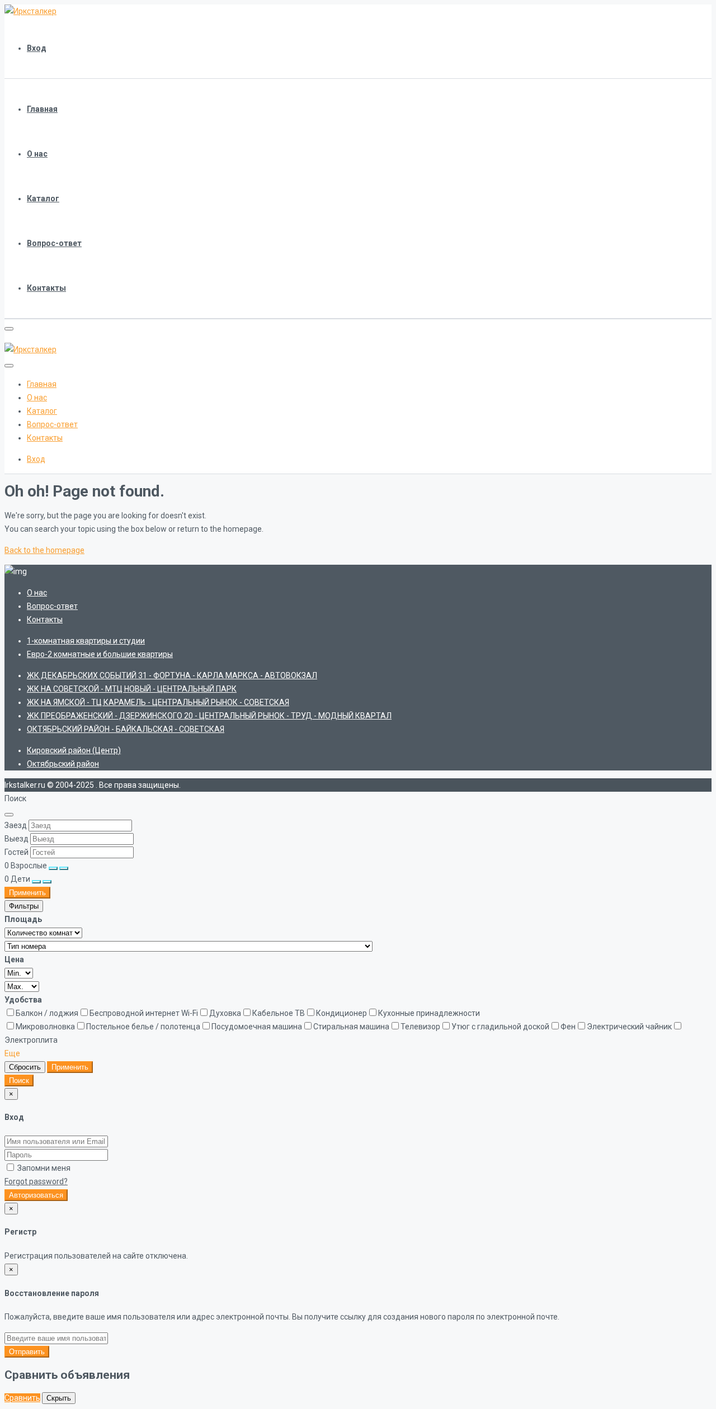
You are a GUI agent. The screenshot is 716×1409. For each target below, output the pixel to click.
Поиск (19, 1080)
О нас (37, 153)
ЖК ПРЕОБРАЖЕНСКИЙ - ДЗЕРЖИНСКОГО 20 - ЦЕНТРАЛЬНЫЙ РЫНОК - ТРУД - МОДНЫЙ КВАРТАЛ (209, 715)
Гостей (16, 852)
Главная (42, 109)
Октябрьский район (63, 763)
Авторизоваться (36, 1195)
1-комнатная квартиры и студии (86, 640)
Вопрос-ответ (54, 243)
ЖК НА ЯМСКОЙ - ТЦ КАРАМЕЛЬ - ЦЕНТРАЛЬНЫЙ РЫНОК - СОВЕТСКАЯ (158, 702)
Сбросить (25, 1067)
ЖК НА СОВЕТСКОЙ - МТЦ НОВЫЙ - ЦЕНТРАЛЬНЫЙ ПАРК (132, 688)
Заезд (15, 825)
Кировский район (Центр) (74, 750)
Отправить (27, 1351)
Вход (36, 48)
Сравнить (22, 1397)
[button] (12, 1053)
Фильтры (24, 906)
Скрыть (58, 1398)
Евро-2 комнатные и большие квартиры (100, 654)
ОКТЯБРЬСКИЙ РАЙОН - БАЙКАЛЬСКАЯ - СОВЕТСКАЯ (125, 729)
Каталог (43, 198)
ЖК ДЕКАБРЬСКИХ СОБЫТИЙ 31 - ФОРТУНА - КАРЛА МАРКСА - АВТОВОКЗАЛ (172, 675)
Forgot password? (36, 1181)
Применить (27, 892)
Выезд (16, 838)
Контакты (46, 287)
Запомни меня (43, 1168)
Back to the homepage (44, 550)
